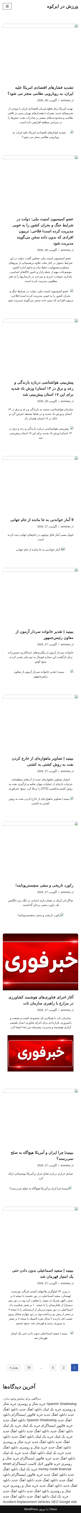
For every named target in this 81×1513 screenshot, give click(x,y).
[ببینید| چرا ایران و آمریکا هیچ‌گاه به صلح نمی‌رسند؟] (40, 1117)
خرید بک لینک (52, 1409)
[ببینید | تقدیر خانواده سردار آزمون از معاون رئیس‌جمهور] (40, 596)
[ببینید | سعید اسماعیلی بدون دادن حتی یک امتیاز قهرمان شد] (40, 1235)
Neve (53, 1509)
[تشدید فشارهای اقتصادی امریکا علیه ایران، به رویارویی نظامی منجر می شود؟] (40, 52)
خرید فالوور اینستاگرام (27, 1414)
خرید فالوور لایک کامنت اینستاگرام (36, 1464)
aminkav (66, 100)
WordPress (31, 1509)
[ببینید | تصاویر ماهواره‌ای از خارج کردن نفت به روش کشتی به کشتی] (40, 723)
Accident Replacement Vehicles (26, 1502)
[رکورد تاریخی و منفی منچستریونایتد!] (40, 850)
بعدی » (14, 1367)
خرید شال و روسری (32, 1404)
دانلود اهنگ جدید (30, 1409)
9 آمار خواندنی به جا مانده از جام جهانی (41, 520)
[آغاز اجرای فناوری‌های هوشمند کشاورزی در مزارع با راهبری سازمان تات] (40, 962)
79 (28, 1367)
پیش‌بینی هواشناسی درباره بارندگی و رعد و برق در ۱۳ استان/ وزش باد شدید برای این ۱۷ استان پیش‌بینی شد (42, 388)
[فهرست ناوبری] (7, 6)
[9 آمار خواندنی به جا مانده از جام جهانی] (40, 484)
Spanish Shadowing (61, 1404)
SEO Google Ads (64, 1502)
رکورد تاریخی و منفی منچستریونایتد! (44, 885)
